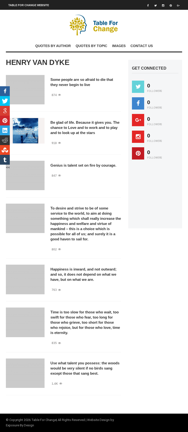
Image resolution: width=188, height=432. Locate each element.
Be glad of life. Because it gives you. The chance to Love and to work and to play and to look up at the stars (84, 127)
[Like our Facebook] (138, 103)
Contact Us (141, 46)
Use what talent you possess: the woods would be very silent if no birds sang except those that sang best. (84, 368)
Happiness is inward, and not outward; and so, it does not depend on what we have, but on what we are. (83, 274)
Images (119, 46)
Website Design (98, 420)
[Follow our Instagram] (138, 137)
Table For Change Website (28, 5)
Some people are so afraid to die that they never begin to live (81, 82)
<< (8, 167)
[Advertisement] (160, 196)
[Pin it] (138, 153)
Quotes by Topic (91, 46)
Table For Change (43, 420)
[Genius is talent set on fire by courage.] (25, 175)
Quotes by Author (53, 46)
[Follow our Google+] (138, 120)
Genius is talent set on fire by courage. (83, 165)
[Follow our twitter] (138, 87)
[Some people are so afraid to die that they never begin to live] (25, 89)
